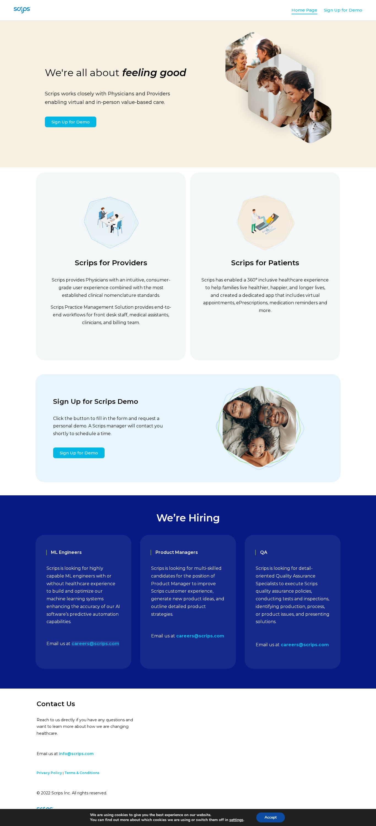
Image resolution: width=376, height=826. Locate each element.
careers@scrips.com (95, 643)
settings (236, 819)
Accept (271, 817)
